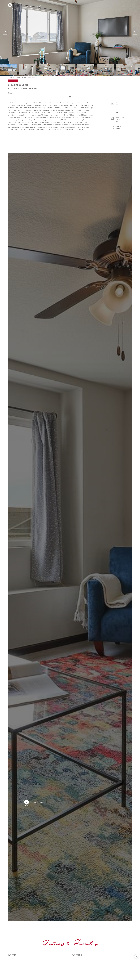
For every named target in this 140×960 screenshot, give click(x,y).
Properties (66, 7)
